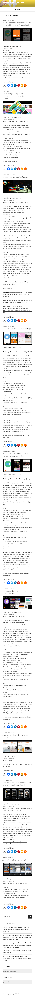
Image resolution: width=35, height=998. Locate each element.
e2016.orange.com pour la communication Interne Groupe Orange (15, 96)
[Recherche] (30, 917)
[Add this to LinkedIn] (15, 85)
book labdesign (13, 2)
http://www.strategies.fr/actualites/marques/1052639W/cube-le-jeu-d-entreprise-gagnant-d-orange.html (17, 294)
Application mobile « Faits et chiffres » (17, 329)
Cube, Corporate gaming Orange (15, 177)
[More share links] (25, 85)
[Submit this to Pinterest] (18, 85)
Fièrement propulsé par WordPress (12, 994)
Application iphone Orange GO (14, 860)
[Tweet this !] (12, 85)
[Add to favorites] (22, 85)
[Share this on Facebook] (8, 85)
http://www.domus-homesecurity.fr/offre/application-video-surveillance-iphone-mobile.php (15, 842)
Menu (18, 9)
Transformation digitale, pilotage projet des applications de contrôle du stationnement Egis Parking (17, 958)
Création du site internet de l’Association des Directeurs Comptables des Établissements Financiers (16, 930)
